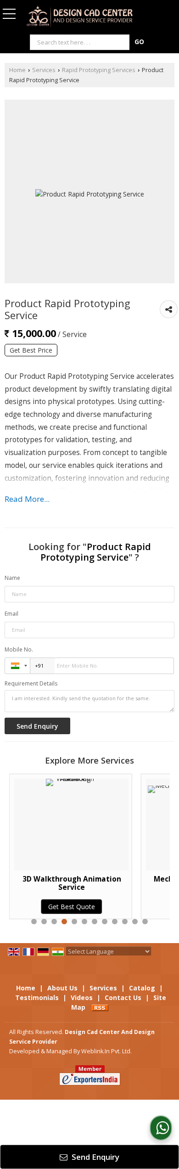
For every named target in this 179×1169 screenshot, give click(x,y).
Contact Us (123, 997)
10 (125, 921)
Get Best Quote (37, 906)
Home (17, 70)
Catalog (142, 988)
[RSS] (100, 1007)
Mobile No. (19, 649)
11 (135, 921)
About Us (62, 988)
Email (11, 614)
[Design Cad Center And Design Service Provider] (79, 17)
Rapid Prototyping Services (98, 70)
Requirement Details (31, 683)
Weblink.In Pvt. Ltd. (106, 1051)
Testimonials (37, 997)
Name (12, 578)
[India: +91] (17, 666)
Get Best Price (31, 350)
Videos (82, 997)
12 (145, 921)
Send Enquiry (94, 1157)
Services (44, 70)
